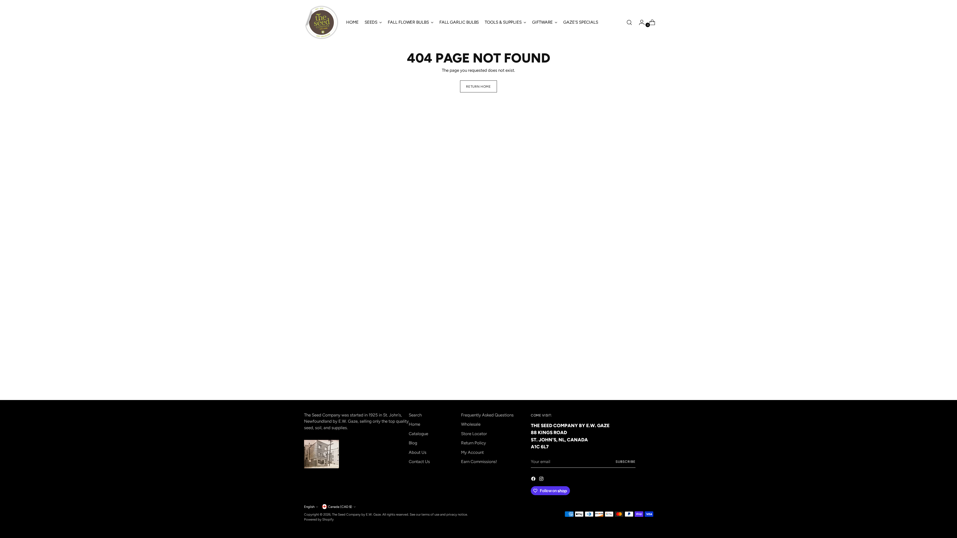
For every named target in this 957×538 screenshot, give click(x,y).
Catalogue (418, 433)
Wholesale (470, 424)
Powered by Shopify (319, 519)
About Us (417, 452)
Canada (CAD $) (340, 507)
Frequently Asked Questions (487, 414)
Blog (413, 442)
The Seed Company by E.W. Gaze (356, 514)
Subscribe (626, 462)
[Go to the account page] (640, 22)
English (309, 507)
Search (415, 414)
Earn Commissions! (479, 461)
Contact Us (419, 461)
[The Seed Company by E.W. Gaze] (321, 22)
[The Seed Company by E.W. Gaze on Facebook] (534, 479)
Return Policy (473, 442)
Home (414, 424)
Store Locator (474, 433)
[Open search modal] (629, 22)
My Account (472, 452)
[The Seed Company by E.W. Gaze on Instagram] (542, 479)
